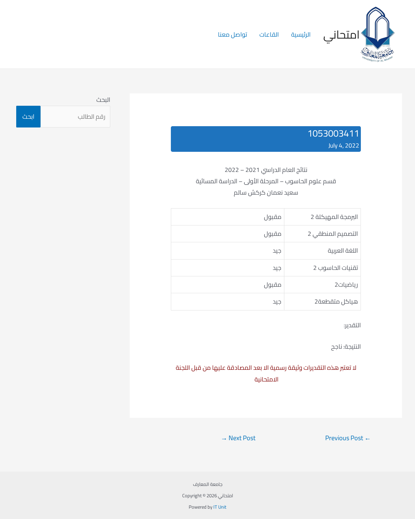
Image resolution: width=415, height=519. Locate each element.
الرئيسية (301, 34)
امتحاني (341, 34)
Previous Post (348, 438)
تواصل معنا (232, 34)
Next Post (238, 438)
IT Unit (219, 506)
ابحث (28, 116)
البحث (103, 99)
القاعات (269, 34)
